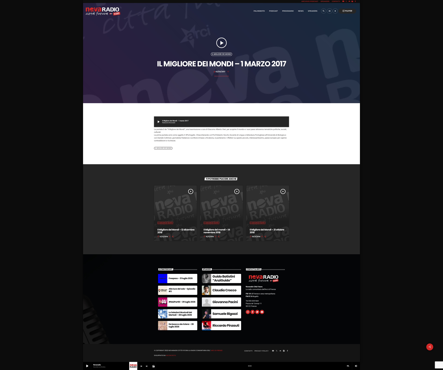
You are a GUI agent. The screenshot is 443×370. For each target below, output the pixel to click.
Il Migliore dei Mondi (221, 54)
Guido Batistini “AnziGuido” (224, 278)
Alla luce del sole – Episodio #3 (182, 290)
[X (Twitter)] (346, 1)
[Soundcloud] (349, 1)
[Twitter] (257, 312)
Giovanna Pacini (225, 302)
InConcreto (171, 355)
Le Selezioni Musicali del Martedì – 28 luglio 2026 (180, 313)
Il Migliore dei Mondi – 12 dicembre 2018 (176, 231)
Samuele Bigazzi (225, 313)
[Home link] (98, 11)
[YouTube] (343, 1)
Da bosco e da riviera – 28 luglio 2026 (181, 325)
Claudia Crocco (224, 290)
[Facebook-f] (252, 312)
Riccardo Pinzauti (226, 325)
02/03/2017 (220, 72)
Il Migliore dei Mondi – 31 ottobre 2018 (267, 231)
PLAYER (347, 10)
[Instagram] (352, 1)
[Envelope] (262, 312)
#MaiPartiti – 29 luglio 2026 (182, 302)
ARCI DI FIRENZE (216, 350)
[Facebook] (355, 1)
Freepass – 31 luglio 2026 (181, 278)
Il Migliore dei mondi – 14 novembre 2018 (217, 231)
